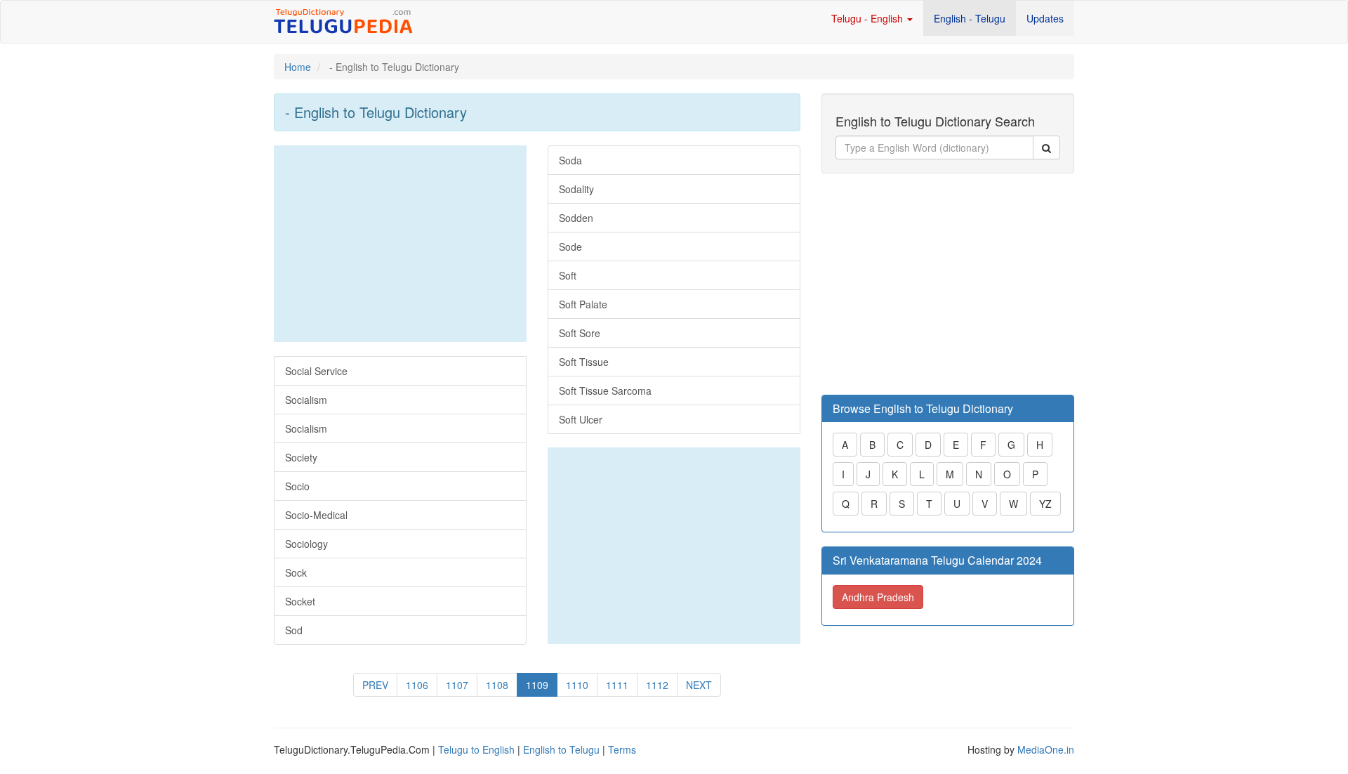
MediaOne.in (1045, 749)
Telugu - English (868, 18)
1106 (417, 685)
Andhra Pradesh (878, 597)
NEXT (699, 685)
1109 (537, 685)
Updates (1045, 18)
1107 (457, 685)
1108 (497, 685)
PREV (375, 685)
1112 (657, 685)
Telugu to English (476, 749)
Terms (622, 749)
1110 (577, 685)
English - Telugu (969, 18)
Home (297, 67)
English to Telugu (561, 749)
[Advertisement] (400, 243)
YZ (1045, 504)
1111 (617, 685)
